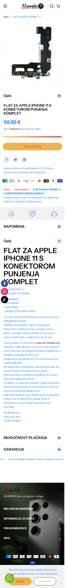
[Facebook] (7, 158)
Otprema (15, 127)
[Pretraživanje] (51, 6)
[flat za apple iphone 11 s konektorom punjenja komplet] (32, 53)
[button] (6, 6)
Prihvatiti (44, 581)
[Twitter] (15, 158)
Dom (6, 17)
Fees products (21, 187)
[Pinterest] (24, 158)
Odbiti (19, 581)
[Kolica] (58, 6)
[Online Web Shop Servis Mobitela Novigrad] (32, 6)
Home (7, 187)
